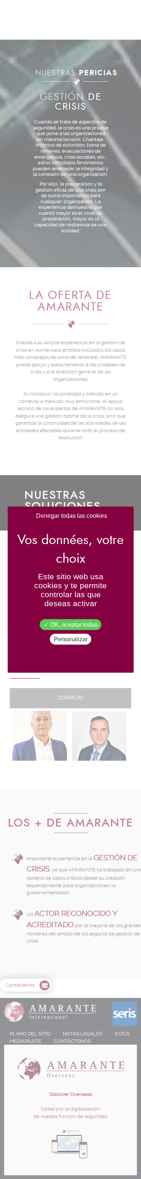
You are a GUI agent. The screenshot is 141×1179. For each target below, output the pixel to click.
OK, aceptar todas (73, 624)
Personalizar (71, 639)
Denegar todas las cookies (71, 515)
